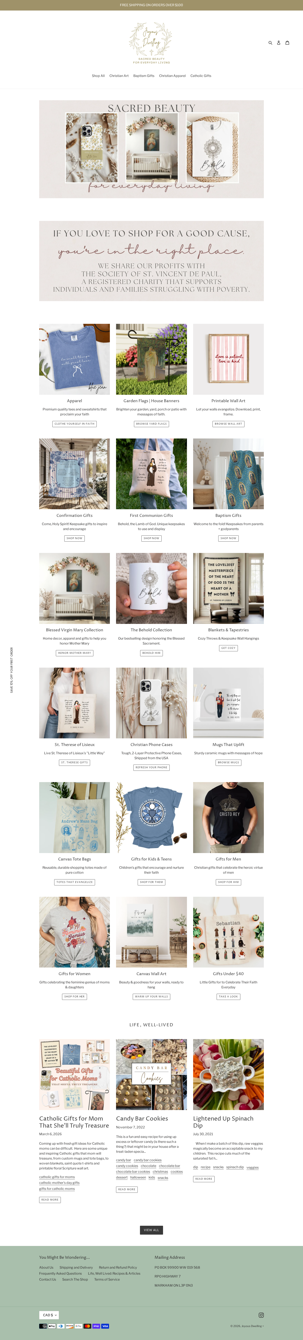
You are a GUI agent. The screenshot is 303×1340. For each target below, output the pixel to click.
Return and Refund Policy (118, 1267)
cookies (177, 1172)
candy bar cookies (148, 1160)
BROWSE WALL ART (228, 424)
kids (152, 1177)
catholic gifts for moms (57, 1177)
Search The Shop (75, 1279)
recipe (205, 1167)
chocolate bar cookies (133, 1172)
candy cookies (127, 1166)
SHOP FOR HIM (228, 882)
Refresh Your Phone (151, 767)
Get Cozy (228, 648)
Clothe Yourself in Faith (74, 424)
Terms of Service (107, 1279)
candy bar (123, 1160)
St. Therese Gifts (74, 762)
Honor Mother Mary (74, 653)
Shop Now (74, 538)
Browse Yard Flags (151, 424)
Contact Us (47, 1279)
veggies (253, 1167)
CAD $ (48, 1315)
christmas (160, 1172)
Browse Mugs (228, 762)
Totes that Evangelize (74, 882)
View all (151, 1230)
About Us (46, 1267)
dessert (122, 1177)
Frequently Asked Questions (60, 1273)
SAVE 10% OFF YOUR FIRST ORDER (11, 670)
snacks (163, 1178)
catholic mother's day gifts (59, 1183)
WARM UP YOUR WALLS (151, 996)
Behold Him (151, 653)
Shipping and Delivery (76, 1267)
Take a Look (228, 996)
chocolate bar (169, 1166)
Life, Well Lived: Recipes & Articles (114, 1273)
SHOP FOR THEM (151, 882)
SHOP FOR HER (74, 996)
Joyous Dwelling (252, 1326)
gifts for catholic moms (57, 1189)
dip (195, 1167)
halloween (138, 1177)
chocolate (148, 1166)
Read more (50, 1200)
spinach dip (235, 1167)
